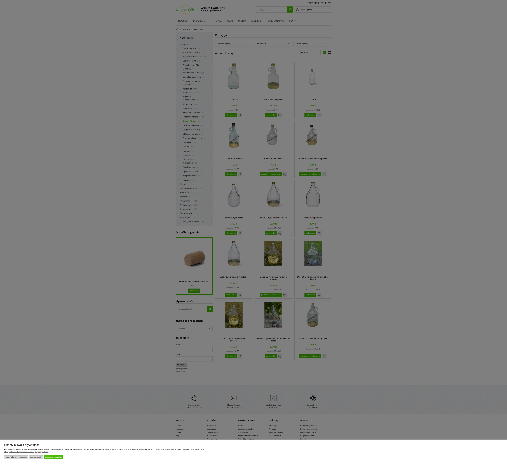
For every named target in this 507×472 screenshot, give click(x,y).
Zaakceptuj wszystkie (53, 457)
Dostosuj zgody (36, 457)
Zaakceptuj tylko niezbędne (16, 457)
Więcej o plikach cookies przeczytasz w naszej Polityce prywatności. (26, 452)
